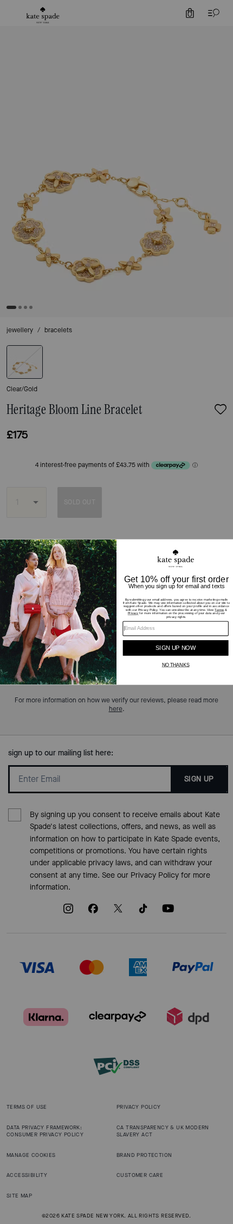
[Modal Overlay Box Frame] (116, 612)
